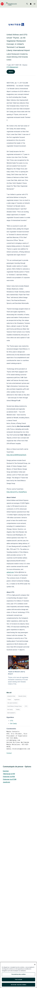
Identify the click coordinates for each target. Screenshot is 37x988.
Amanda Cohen (11, 696)
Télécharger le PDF (9, 774)
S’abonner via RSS (9, 776)
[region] (18, 975)
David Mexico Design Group (14, 706)
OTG (26, 706)
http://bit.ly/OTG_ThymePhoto (17, 492)
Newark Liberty (22, 696)
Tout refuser (18, 979)
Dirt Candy (10, 709)
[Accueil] (9, 3)
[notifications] (31, 4)
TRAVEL (18, 709)
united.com (10, 572)
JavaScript (6, 782)
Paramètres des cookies (18, 974)
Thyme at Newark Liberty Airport (16, 673)
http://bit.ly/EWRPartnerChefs (16, 455)
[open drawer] (34, 4)
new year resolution (12, 703)
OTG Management (12, 67)
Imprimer (6, 771)
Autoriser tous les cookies (18, 984)
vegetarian (16, 699)
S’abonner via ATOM (9, 779)
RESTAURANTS (11, 713)
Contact (9, 753)
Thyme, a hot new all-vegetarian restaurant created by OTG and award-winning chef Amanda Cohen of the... (18, 681)
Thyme (9, 699)
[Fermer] (35, 965)
